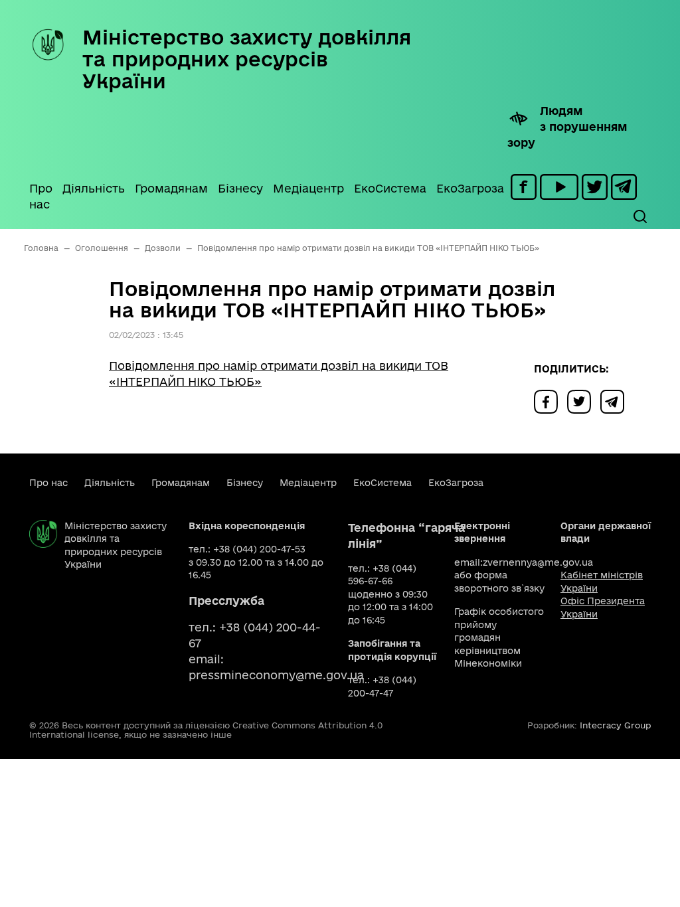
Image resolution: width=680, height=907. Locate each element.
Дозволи (163, 248)
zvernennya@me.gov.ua (538, 562)
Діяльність (93, 188)
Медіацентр (308, 188)
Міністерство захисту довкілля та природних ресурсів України (246, 59)
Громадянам (171, 188)
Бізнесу (240, 188)
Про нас (40, 196)
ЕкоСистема (390, 188)
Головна (41, 248)
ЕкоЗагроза (470, 188)
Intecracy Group (615, 725)
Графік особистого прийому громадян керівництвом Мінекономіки (499, 637)
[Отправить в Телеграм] (615, 400)
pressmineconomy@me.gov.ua (276, 675)
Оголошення (101, 248)
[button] (639, 216)
